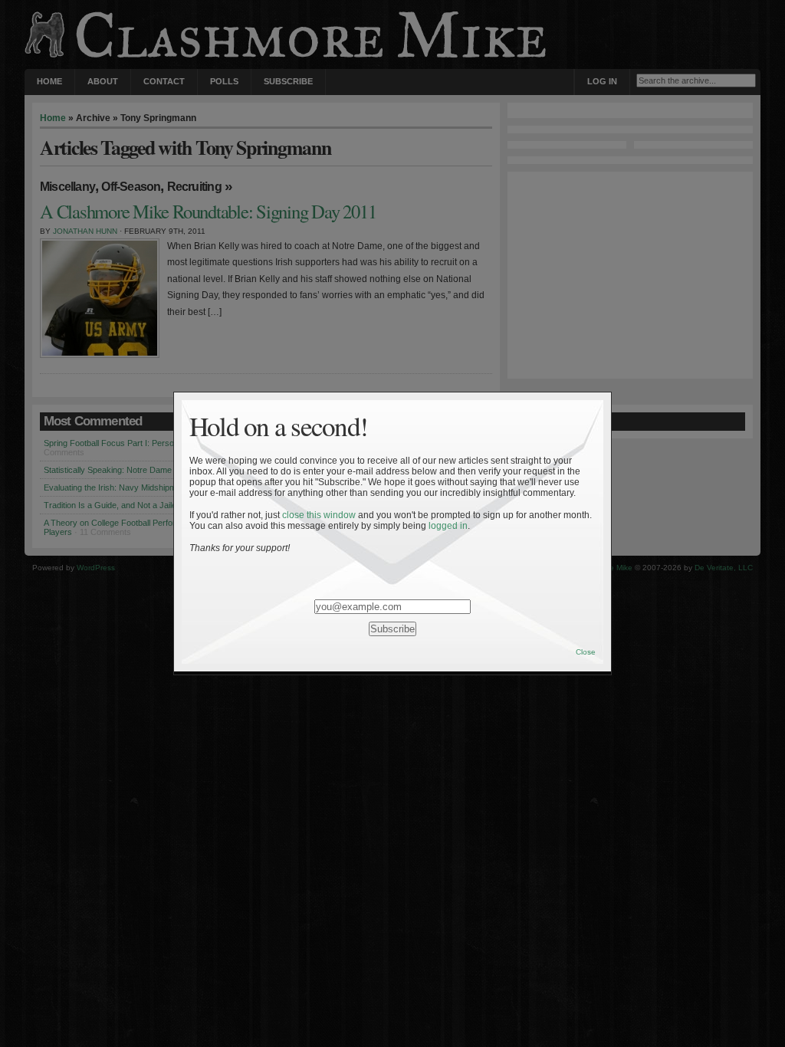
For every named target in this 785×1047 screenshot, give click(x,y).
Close (586, 652)
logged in (448, 525)
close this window (319, 515)
